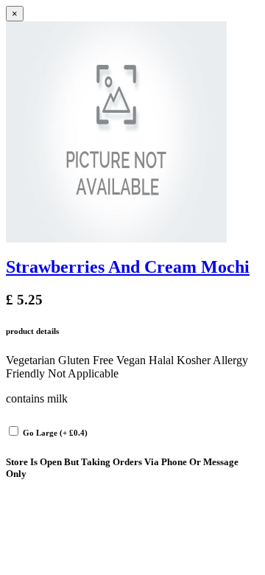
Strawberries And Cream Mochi (128, 266)
